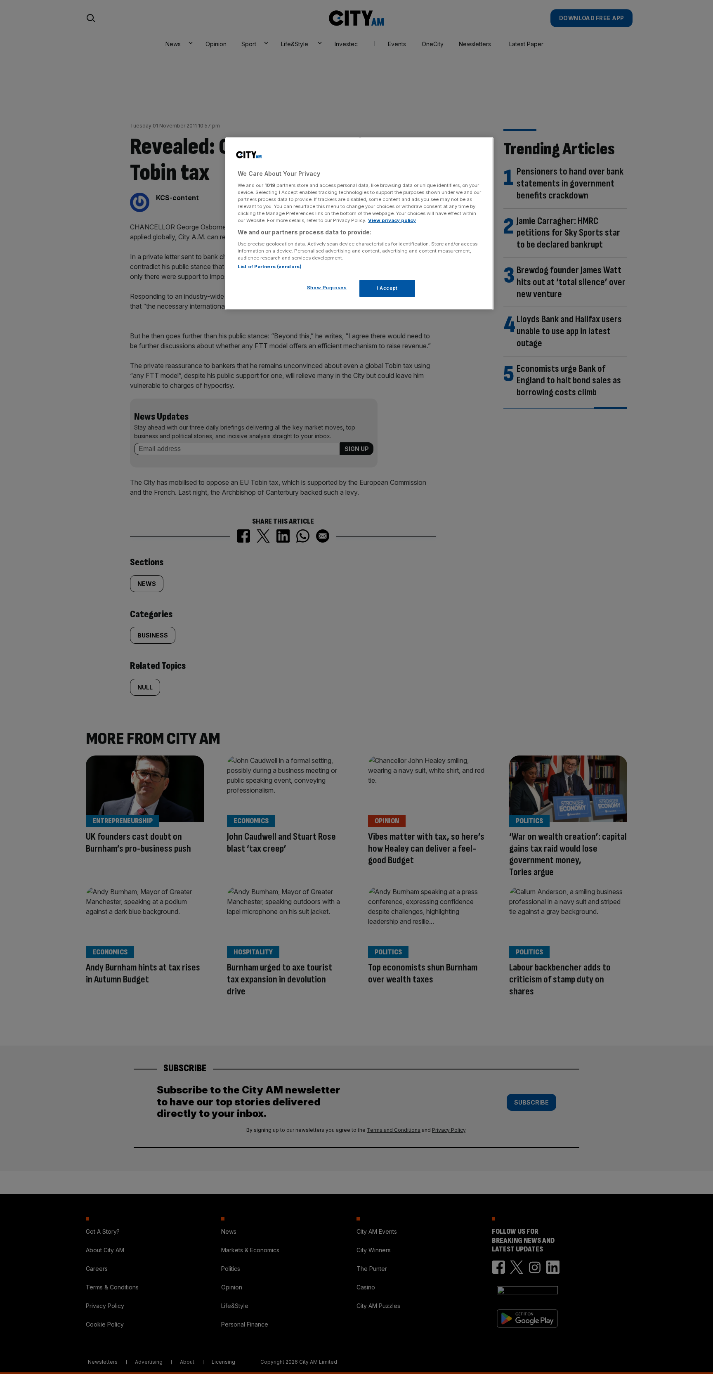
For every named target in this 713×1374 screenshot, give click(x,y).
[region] (359, 223)
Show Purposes (327, 287)
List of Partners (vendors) (270, 266)
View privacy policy (392, 220)
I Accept (387, 288)
